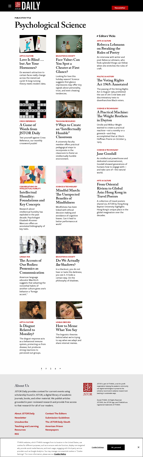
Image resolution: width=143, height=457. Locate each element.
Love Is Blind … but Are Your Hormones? (32, 64)
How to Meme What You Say (66, 328)
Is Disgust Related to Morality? (27, 330)
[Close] (138, 447)
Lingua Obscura (63, 322)
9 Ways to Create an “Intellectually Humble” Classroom (68, 131)
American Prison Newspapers (54, 427)
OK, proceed (116, 447)
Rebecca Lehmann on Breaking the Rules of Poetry (110, 49)
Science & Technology (66, 186)
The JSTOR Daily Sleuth (57, 422)
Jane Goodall (106, 154)
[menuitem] (120, 8)
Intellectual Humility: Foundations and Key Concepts (32, 199)
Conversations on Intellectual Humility (30, 187)
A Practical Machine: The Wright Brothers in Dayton (112, 117)
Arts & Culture (27, 55)
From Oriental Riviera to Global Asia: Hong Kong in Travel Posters (111, 191)
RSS (17, 434)
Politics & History (105, 76)
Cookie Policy (60, 454)
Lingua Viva (25, 256)
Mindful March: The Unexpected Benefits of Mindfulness (68, 197)
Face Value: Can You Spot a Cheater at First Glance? (68, 66)
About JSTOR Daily (25, 413)
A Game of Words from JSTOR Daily (30, 129)
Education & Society (65, 55)
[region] (71, 447)
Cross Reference (28, 121)
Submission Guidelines (57, 417)
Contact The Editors (56, 413)
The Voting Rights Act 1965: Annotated (112, 83)
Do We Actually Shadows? (68, 263)
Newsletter (120, 7)
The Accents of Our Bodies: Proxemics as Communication (32, 267)
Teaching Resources (65, 121)
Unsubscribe (21, 422)
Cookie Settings (98, 447)
